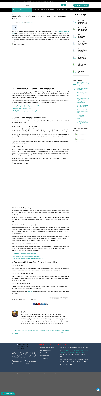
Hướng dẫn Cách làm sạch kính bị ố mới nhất (24, 253)
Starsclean (29, 291)
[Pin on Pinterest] (39, 304)
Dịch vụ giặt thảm (44, 353)
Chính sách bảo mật (30, 374)
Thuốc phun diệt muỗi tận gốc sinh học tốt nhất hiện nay (83, 111)
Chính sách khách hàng (43, 374)
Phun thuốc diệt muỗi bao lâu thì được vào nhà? (83, 106)
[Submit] (63, 5)
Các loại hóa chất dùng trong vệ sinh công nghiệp (25, 111)
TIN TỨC (81, 9)
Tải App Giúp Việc (62, 9)
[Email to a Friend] (36, 304)
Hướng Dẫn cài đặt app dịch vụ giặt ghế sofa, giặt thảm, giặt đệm (83, 84)
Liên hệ (52, 374)
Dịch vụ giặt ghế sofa (45, 350)
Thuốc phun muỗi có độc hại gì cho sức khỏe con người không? (82, 122)
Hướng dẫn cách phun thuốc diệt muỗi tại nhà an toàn (83, 94)
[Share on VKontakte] (41, 304)
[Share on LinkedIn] (44, 304)
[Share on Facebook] (34, 304)
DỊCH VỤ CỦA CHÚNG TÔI (47, 9)
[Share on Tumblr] (46, 304)
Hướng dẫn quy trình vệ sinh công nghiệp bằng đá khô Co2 (28, 106)
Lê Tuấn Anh (29, 23)
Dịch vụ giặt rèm (44, 358)
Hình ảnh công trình (60, 374)
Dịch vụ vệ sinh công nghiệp (47, 347)
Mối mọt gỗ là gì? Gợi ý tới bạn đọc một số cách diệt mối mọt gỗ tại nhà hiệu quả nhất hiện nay (83, 100)
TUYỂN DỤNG (73, 9)
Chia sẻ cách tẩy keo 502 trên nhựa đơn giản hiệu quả (26, 256)
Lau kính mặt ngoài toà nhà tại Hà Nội (82, 89)
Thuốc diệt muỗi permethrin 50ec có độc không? (82, 117)
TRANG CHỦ (36, 9)
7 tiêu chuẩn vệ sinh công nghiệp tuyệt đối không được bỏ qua (28, 258)
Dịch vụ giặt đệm (44, 355)
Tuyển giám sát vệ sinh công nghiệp (22, 108)
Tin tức (13, 14)
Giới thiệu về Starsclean (18, 374)
